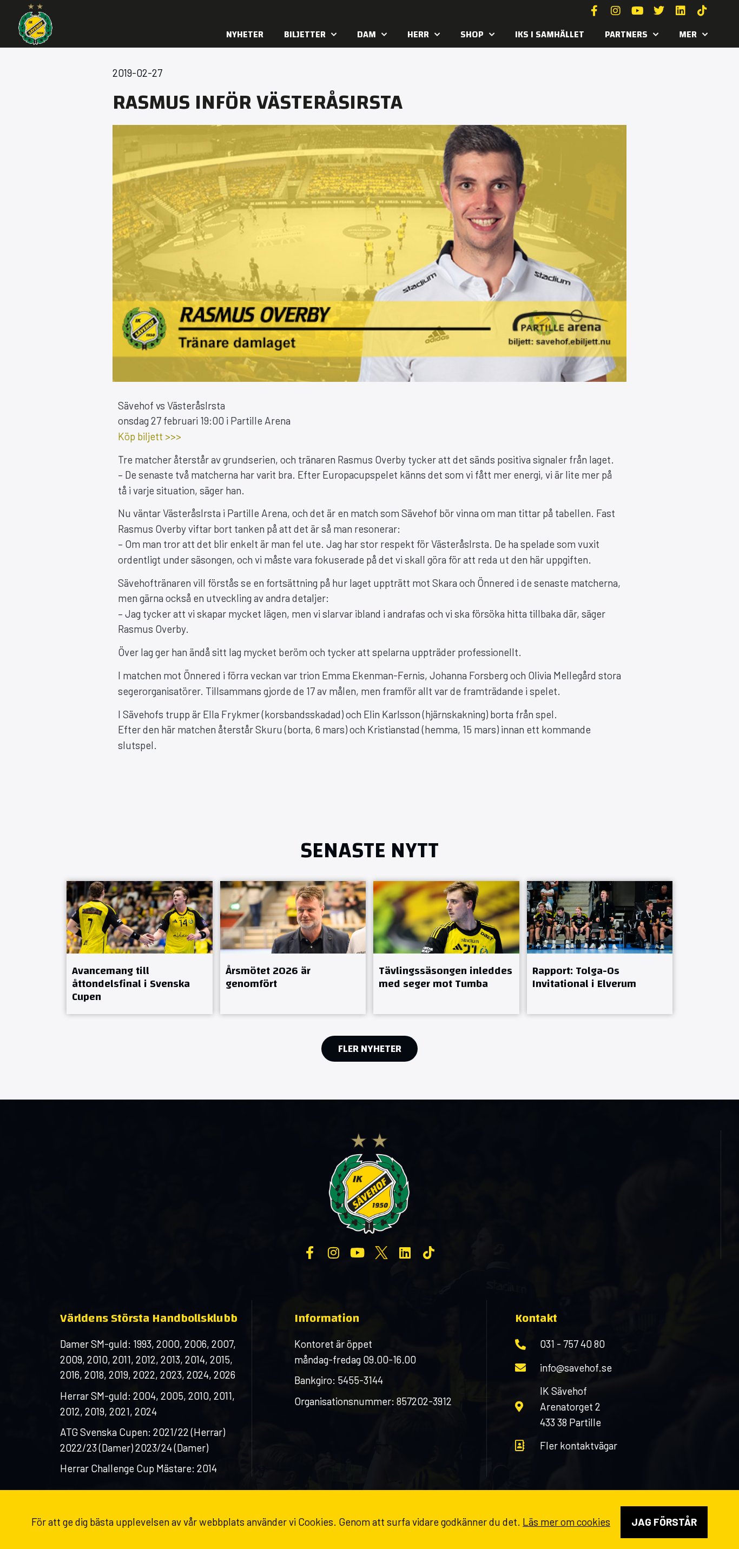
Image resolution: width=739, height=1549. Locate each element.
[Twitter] (659, 11)
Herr (418, 34)
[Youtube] (637, 11)
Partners (626, 34)
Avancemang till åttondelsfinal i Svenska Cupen (131, 984)
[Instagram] (615, 11)
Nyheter (244, 34)
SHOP (472, 34)
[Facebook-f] (594, 11)
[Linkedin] (680, 11)
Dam (366, 34)
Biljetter (305, 34)
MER (688, 34)
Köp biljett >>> (149, 436)
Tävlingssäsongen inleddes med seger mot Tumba (445, 977)
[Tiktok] (702, 11)
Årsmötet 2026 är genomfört (268, 977)
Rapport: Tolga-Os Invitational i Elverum (584, 977)
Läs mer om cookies (566, 1521)
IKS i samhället (549, 34)
